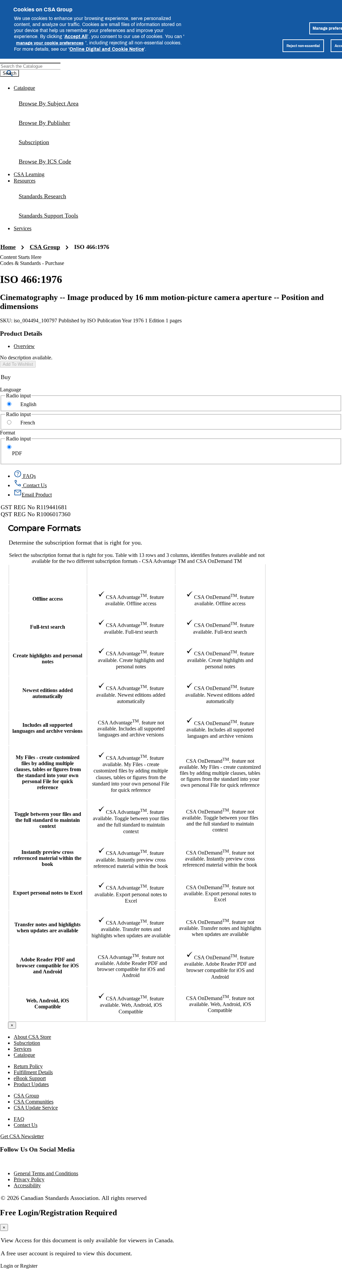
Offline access (47, 599)
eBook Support (30, 1078)
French (27, 422)
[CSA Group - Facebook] (0, 1162)
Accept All (76, 36)
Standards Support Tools (48, 215)
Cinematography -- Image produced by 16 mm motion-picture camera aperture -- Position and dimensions (162, 302)
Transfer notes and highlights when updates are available (47, 927)
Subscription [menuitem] (34, 142)
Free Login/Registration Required (58, 1212)
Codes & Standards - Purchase (32, 263)
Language (10, 389)
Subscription (27, 1043)
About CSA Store (32, 1037)
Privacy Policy (29, 1179)
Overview (24, 346)
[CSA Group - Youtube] (1, 1162)
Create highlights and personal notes (47, 658)
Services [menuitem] (22, 228)
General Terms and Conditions (46, 1173)
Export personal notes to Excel (47, 893)
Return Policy (28, 1066)
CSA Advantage (131, 574)
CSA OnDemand (220, 574)
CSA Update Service (36, 1108)
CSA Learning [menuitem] (29, 174)
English (28, 404)
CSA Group (45, 247)
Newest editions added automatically (47, 693)
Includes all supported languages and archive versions (47, 728)
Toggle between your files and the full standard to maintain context (47, 820)
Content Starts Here (20, 257)
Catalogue (24, 1055)
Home (8, 247)
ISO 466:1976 (91, 247)
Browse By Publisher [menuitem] (44, 122)
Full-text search (47, 627)
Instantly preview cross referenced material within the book (47, 858)
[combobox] (30, 66)
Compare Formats (44, 529)
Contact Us (25, 1125)
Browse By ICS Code (45, 161)
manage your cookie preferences (49, 43)
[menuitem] (177, 161)
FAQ (19, 1119)
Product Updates (31, 1084)
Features (47, 574)
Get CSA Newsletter (22, 1136)
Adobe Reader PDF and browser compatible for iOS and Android (47, 965)
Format (7, 432)
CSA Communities (33, 1101)
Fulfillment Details (33, 1072)
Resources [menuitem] (24, 181)
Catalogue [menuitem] (24, 88)
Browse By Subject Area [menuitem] (48, 103)
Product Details (21, 333)
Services (22, 1049)
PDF (17, 453)
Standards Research (42, 196)
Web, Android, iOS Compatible (47, 1003)
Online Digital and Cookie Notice (106, 49)
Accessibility (27, 1185)
